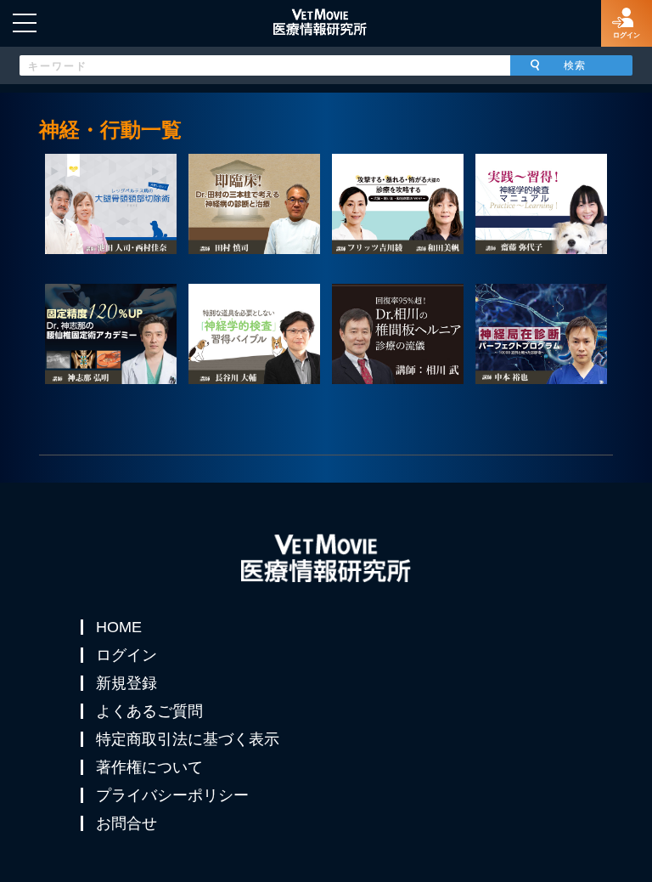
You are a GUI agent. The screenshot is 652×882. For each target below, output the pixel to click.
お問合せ (126, 823)
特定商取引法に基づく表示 (187, 739)
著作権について (149, 767)
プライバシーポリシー (172, 795)
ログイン (126, 655)
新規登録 (126, 683)
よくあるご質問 (149, 711)
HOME (119, 627)
